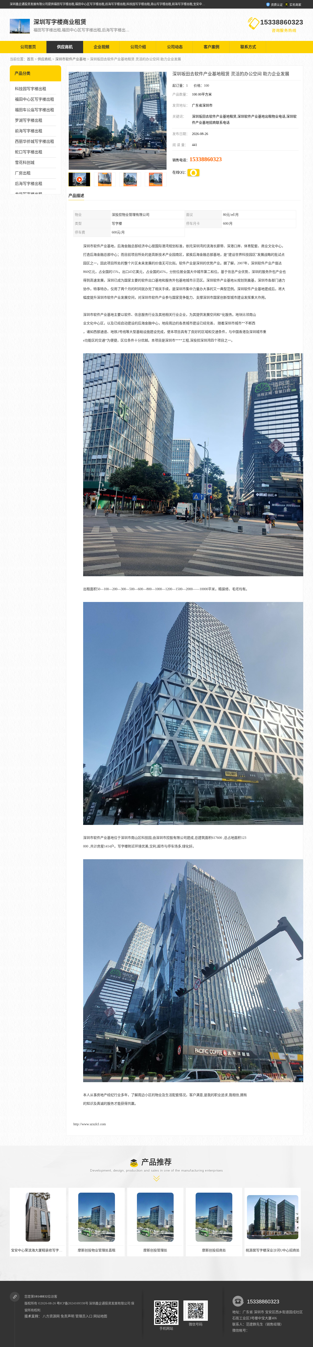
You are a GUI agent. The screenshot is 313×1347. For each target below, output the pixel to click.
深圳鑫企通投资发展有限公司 (109, 1303)
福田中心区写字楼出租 (34, 99)
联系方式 (248, 47)
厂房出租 (23, 173)
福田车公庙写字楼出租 (34, 110)
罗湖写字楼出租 (28, 120)
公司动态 (175, 47)
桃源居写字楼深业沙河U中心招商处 (135, 1250)
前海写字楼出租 (28, 131)
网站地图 (100, 1316)
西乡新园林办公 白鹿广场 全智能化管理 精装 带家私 (206, 1250)
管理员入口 (83, 1316)
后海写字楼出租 (28, 184)
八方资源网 (51, 1316)
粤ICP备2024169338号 (72, 1303)
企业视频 (101, 47)
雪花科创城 (24, 162)
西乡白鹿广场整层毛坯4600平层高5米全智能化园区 (263, 1250)
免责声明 (67, 1316)
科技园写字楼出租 (30, 89)
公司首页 (28, 47)
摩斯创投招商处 (76, 1250)
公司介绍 (138, 47)
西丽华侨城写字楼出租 (34, 141)
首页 (30, 59)
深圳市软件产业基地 (70, 59)
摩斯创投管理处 (17, 1250)
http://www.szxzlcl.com (89, 1124)
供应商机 (65, 47)
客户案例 (211, 47)
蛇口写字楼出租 (28, 152)
